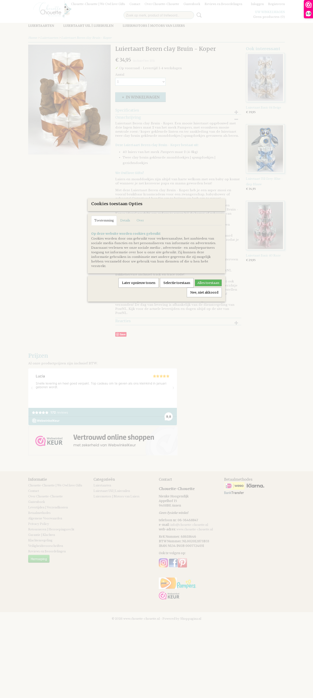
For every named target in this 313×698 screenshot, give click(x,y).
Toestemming (104, 220)
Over (140, 220)
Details (125, 220)
